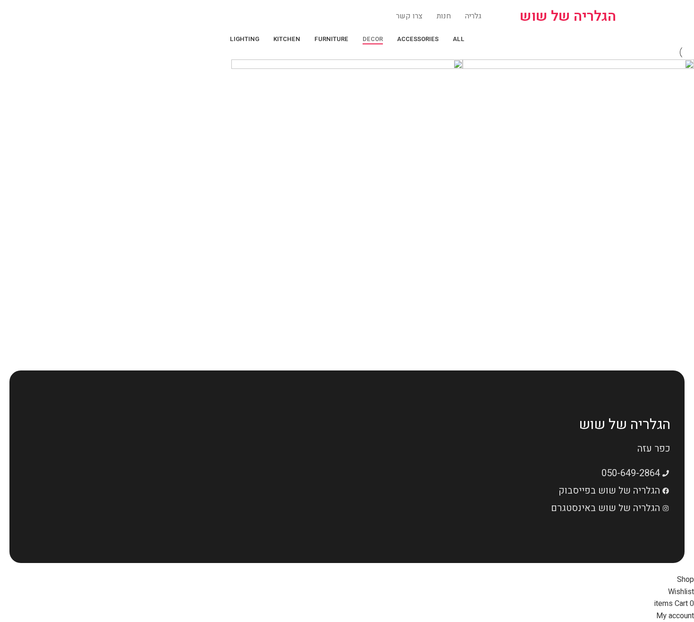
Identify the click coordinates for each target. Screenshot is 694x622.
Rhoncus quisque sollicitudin (395, 342)
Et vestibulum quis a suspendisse (617, 342)
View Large (682, 302)
